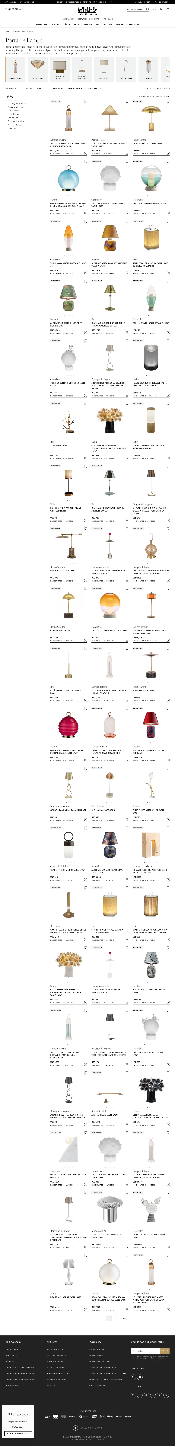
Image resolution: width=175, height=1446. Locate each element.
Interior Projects (56, 1362)
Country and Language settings (105, 1380)
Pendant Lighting (15, 107)
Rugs (76, 24)
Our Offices (11, 1386)
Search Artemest (134, 9)
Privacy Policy (96, 1350)
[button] (167, 69)
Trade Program (13, 9)
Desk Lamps (13, 128)
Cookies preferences (99, 1362)
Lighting (55, 24)
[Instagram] (133, 1395)
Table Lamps (13, 110)
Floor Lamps (13, 114)
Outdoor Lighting (16, 121)
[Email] (139, 1377)
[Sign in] (154, 9)
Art (97, 24)
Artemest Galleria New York (19, 1368)
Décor (67, 24)
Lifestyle (107, 24)
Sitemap (51, 1386)
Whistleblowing (97, 1386)
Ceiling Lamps (14, 117)
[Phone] (133, 1377)
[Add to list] (85, 101)
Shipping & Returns (57, 1380)
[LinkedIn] (153, 1395)
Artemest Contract (57, 1356)
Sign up (164, 1351)
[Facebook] (139, 1395)
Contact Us (164, 2)
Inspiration (68, 19)
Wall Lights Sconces (17, 103)
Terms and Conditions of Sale (104, 1368)
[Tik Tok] (146, 1395)
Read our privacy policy (150, 1361)
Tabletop (87, 24)
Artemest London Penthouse (20, 1380)
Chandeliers (13, 99)
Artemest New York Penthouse (21, 1374)
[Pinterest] (159, 1395)
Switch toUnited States (18, 1433)
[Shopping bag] (168, 9)
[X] (166, 1395)
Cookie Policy (96, 1356)
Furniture (41, 24)
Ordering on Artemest (58, 1374)
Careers (9, 1362)
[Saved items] (161, 9)
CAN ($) (12, 2)
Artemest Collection (127, 24)
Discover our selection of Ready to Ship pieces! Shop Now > (85, 2)
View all (167, 96)
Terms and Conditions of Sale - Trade (108, 1374)
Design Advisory (55, 1368)
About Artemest (142, 2)
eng (27, 2)
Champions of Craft (89, 19)
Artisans (108, 19)
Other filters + (95, 88)
